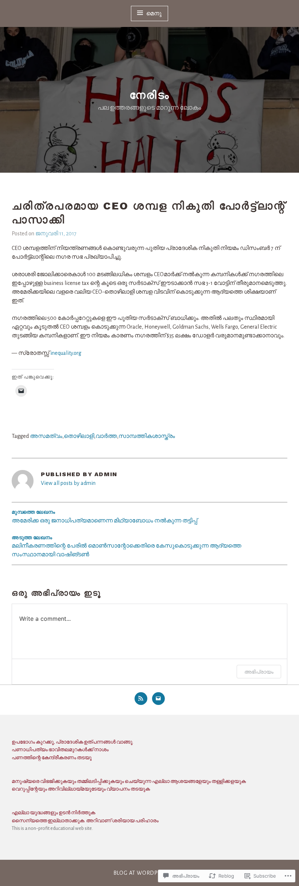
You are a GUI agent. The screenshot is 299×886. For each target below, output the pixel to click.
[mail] (158, 698)
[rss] (141, 698)
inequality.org (65, 353)
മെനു (154, 13)
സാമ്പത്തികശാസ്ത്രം (147, 436)
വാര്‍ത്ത (106, 436)
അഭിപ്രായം (258, 672)
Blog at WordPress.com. (149, 873)
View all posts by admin (68, 483)
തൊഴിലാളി (79, 436)
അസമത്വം (46, 436)
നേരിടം (149, 95)
